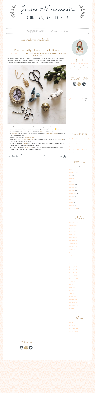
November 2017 (73, 240)
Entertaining (72, 173)
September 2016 (74, 279)
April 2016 (72, 293)
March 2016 (72, 296)
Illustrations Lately (74, 147)
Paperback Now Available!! (76, 144)
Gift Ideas (30, 53)
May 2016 (72, 291)
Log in (71, 322)
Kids (70, 199)
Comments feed (73, 328)
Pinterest (84, 84)
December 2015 (73, 305)
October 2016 (73, 276)
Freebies (64, 31)
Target (61, 139)
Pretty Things (53, 53)
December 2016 (73, 270)
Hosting (18, 156)
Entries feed (72, 325)
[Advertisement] (80, 116)
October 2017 (73, 243)
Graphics (71, 187)
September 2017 (74, 246)
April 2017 (72, 258)
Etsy (79, 88)
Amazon (61, 129)
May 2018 (72, 234)
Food (70, 181)
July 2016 (71, 284)
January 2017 (73, 267)
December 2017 (73, 237)
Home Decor (11, 156)
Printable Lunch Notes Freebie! (78, 150)
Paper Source (44, 53)
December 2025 (73, 222)
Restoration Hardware (51, 133)
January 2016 (73, 302)
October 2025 (73, 225)
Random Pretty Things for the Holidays (36, 50)
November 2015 (73, 308)
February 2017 (73, 264)
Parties (71, 202)
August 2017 (72, 249)
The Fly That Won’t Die (36, 31)
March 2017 (72, 261)
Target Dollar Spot (29, 137)
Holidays (71, 190)
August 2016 (72, 282)
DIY (70, 170)
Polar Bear (14, 133)
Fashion (71, 178)
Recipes (71, 205)
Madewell (37, 53)
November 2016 (73, 273)
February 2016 (73, 299)
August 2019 (72, 228)
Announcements (74, 167)
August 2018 (72, 231)
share (61, 156)
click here (42, 131)
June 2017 (72, 252)
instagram (75, 84)
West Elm (39, 55)
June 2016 (72, 287)
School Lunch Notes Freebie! (77, 153)
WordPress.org (73, 331)
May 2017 (72, 255)
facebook (79, 84)
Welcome (53, 31)
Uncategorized (73, 208)
